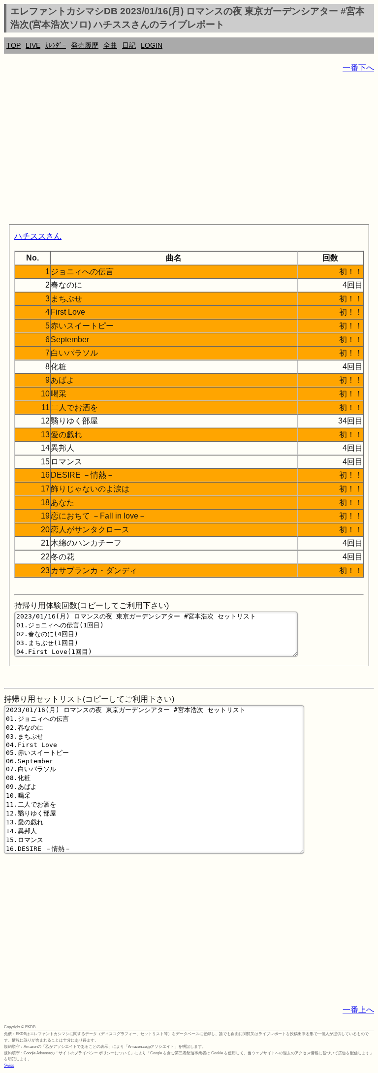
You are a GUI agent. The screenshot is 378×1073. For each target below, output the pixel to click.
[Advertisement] (189, 151)
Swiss (9, 1065)
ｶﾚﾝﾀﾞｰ (55, 45)
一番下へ (358, 68)
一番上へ (358, 1010)
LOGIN (151, 45)
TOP (13, 45)
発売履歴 (84, 45)
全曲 (110, 45)
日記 (129, 45)
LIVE (33, 45)
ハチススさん (38, 236)
